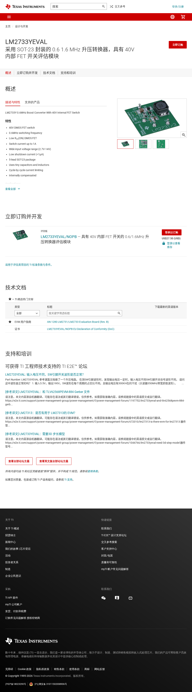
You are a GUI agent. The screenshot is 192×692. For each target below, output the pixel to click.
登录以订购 (171, 232)
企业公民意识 (13, 575)
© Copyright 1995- (19, 675)
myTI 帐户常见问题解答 (115, 569)
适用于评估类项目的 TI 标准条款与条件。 (29, 264)
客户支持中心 (109, 548)
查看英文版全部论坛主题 (53, 461)
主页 (7, 26)
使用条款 (92, 471)
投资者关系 (11, 562)
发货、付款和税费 (15, 611)
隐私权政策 (42, 669)
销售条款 (59, 669)
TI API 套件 (11, 597)
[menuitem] (172, 17)
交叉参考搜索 (109, 541)
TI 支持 (68, 479)
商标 (87, 669)
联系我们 (106, 528)
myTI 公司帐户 (13, 604)
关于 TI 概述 (12, 528)
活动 (7, 555)
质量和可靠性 (109, 562)
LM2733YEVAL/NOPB (59, 236)
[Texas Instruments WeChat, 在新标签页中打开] (103, 599)
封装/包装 (107, 555)
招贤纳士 (10, 535)
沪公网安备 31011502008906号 (50, 684)
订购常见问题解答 (15, 617)
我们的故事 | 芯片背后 (18, 548)
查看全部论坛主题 (18, 461)
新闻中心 (10, 541)
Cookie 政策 (25, 669)
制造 (7, 569)
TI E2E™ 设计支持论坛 (114, 535)
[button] (9, 17)
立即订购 (177, 44)
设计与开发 (21, 26)
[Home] (25, 6)
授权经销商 (33, 617)
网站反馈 (99, 669)
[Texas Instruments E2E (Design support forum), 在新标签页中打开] (117, 599)
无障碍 (9, 669)
